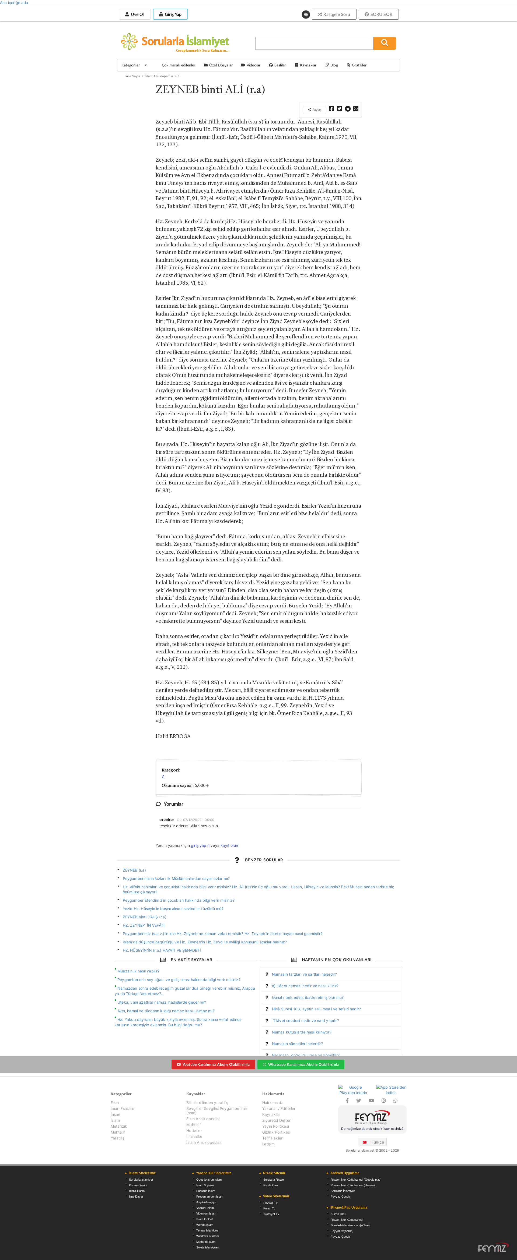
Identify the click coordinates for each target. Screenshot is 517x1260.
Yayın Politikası (275, 1126)
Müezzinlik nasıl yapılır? (138, 971)
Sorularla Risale (273, 1179)
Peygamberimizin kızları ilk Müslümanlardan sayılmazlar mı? (176, 878)
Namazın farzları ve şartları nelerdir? (304, 974)
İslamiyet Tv (271, 1214)
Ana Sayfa (133, 76)
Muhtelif (118, 1132)
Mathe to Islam (205, 1241)
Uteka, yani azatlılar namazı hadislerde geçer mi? (161, 1002)
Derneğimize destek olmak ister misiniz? (372, 1129)
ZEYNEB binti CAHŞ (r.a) (144, 917)
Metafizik (119, 1126)
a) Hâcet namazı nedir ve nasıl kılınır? (305, 985)
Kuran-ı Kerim (138, 1185)
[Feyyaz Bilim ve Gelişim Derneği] (372, 1118)
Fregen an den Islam (209, 1196)
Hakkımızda (273, 1102)
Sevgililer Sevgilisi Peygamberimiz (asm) (217, 1110)
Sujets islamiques (207, 1247)
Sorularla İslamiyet (141, 1179)
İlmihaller (194, 1136)
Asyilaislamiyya (206, 1202)
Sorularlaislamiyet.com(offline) (350, 1225)
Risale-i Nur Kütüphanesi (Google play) (356, 1179)
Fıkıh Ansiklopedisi (202, 1118)
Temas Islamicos (207, 1230)
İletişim (268, 1144)
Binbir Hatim (137, 1190)
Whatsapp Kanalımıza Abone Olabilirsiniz (303, 1064)
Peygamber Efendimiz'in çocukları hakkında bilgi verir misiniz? (179, 900)
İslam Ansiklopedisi (159, 76)
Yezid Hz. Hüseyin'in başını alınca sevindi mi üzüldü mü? (173, 908)
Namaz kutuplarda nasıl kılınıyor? (301, 1032)
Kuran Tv (269, 1208)
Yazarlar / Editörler (279, 1108)
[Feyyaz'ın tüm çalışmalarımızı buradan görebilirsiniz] (493, 1247)
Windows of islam (207, 1236)
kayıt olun (229, 845)
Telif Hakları (272, 1138)
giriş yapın (200, 845)
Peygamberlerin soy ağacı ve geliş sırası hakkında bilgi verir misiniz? (178, 979)
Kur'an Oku (338, 1214)
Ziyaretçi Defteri (276, 1120)
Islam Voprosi (205, 1185)
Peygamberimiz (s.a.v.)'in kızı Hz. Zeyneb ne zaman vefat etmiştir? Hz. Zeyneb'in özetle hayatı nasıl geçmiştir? (223, 933)
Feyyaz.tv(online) (342, 1231)
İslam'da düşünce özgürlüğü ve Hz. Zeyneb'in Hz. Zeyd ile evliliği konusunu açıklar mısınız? (205, 942)
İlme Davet (136, 1196)
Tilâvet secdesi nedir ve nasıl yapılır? (305, 1020)
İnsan (115, 1114)
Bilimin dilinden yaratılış (207, 1102)
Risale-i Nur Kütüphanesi (347, 1219)
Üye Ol (137, 14)
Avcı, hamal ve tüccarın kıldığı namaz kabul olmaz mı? (165, 1010)
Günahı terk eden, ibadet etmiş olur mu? (308, 997)
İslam (115, 1120)
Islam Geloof (204, 1219)
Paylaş (316, 110)
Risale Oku (270, 1185)
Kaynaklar (271, 1114)
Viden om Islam (206, 1213)
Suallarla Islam (205, 1190)
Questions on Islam (209, 1179)
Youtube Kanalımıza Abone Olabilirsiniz (216, 1064)
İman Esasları (122, 1108)
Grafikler (359, 65)
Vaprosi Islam (205, 1207)
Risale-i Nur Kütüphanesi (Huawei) (353, 1185)
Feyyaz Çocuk (340, 1196)
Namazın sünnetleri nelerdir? (297, 1043)
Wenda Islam (204, 1224)
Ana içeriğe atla (14, 2)
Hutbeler (194, 1130)
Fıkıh (115, 1102)
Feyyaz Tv (270, 1202)
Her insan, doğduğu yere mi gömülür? (306, 1055)
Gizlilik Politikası (276, 1132)
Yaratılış (118, 1138)
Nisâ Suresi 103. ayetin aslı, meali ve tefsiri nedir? (316, 1009)
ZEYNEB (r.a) (134, 870)
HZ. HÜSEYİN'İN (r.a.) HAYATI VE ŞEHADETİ (162, 950)
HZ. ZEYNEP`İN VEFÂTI (144, 925)
